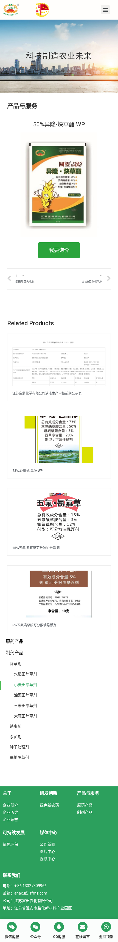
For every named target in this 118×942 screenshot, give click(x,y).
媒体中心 (48, 832)
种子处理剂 (19, 747)
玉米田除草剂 (25, 705)
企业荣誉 (10, 819)
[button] (105, 9)
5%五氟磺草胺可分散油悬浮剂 (34, 625)
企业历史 (10, 812)
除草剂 (15, 663)
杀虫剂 (15, 726)
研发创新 (48, 793)
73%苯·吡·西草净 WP (27, 471)
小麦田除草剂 (25, 684)
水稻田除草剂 (25, 674)
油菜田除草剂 (25, 695)
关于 (7, 793)
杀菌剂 (15, 737)
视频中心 (47, 858)
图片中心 (47, 851)
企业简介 (10, 805)
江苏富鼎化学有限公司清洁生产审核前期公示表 (47, 393)
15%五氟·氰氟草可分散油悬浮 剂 (36, 548)
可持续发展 (14, 832)
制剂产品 (14, 652)
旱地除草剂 (19, 757)
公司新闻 (47, 844)
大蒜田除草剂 (25, 716)
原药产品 (14, 641)
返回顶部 (106, 937)
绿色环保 (10, 844)
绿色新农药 (49, 805)
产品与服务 (88, 793)
